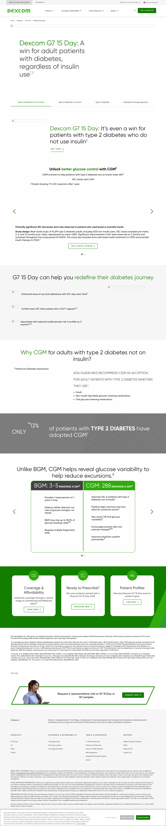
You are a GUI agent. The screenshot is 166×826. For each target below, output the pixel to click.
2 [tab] (84, 254)
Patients (39, 2)
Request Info (128, 749)
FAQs (125, 745)
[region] (83, 817)
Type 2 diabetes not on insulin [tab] (31, 102)
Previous (14, 211)
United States (152, 2)
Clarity (13, 752)
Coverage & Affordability (70, 11)
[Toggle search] (135, 11)
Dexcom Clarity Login (129, 2)
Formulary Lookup (54, 745)
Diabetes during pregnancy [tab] (136, 102)
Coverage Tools (54, 741)
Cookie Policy (81, 824)
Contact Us (127, 752)
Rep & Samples (147, 10)
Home (12, 20)
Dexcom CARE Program (94, 749)
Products (48, 11)
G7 (12, 745)
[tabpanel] (83, 209)
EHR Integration (91, 752)
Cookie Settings (111, 817)
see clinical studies (81, 246)
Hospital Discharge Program (96, 756)
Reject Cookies (127, 817)
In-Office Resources (93, 741)
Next (152, 211)
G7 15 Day (28, 20)
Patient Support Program (132, 741)
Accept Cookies (143, 817)
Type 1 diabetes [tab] (102, 102)
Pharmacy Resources (93, 745)
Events (88, 760)
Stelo (12, 749)
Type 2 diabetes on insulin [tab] (69, 102)
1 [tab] (82, 254)
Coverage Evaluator (55, 749)
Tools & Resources (95, 11)
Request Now (132, 695)
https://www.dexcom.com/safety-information (27, 773)
